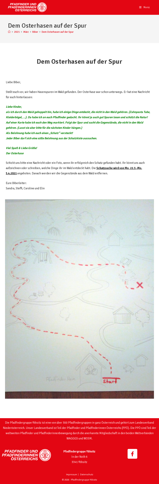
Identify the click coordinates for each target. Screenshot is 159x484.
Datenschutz (86, 474)
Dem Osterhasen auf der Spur (57, 32)
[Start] (9, 32)
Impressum (71, 474)
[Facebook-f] (132, 454)
